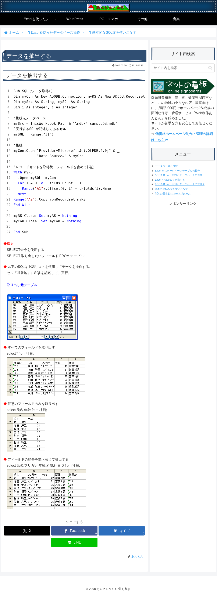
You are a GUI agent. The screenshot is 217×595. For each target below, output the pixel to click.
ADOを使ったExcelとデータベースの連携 (178, 175)
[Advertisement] (183, 307)
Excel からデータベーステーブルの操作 (177, 170)
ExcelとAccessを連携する (170, 179)
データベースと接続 (166, 166)
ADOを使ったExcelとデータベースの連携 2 (179, 184)
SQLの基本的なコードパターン (173, 193)
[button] (210, 67)
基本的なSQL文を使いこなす (171, 188)
